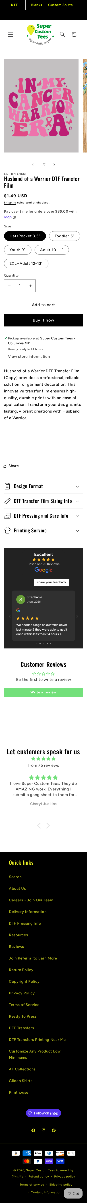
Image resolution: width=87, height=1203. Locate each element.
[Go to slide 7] (43, 643)
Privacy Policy (22, 993)
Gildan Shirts (20, 1080)
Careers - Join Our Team (31, 900)
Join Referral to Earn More (33, 958)
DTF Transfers (21, 1028)
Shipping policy (60, 1184)
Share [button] (13, 466)
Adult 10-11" (51, 250)
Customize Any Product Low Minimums (35, 1054)
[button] (11, 34)
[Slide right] (54, 164)
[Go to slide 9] (50, 643)
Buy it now (43, 320)
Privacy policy (64, 1176)
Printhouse (18, 1092)
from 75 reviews (43, 765)
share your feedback (51, 582)
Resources (18, 935)
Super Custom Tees (40, 1170)
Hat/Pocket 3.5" (25, 236)
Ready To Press (23, 1016)
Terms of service (32, 1184)
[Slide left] (33, 164)
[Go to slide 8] (47, 643)
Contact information (46, 1192)
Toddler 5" (65, 236)
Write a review (43, 692)
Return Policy (21, 970)
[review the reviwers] (18, 611)
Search (15, 877)
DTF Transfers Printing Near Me (37, 1039)
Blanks (36, 5)
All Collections (22, 1069)
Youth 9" (18, 250)
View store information (29, 356)
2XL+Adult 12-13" (26, 263)
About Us (17, 888)
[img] (43, 758)
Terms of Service (24, 1004)
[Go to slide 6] (40, 643)
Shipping (10, 202)
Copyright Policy (24, 981)
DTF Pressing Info (25, 923)
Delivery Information (27, 911)
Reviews (16, 946)
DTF (14, 5)
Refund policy (39, 1176)
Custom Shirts (60, 5)
